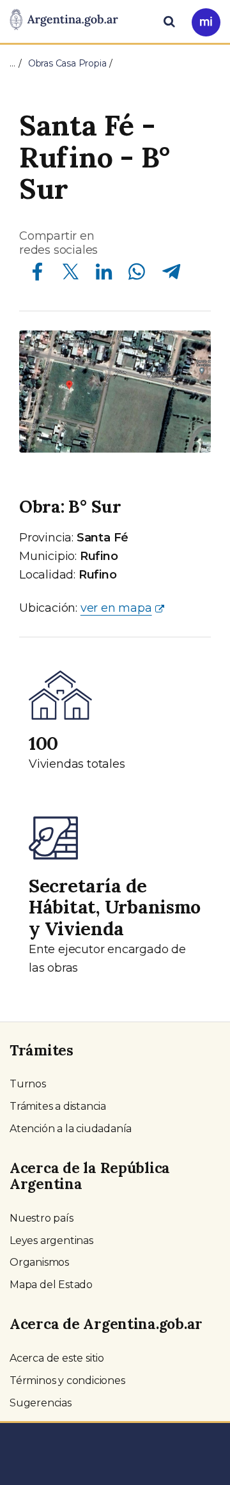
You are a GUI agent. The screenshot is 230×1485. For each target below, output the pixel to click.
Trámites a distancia (58, 1106)
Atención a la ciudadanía (71, 1129)
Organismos (39, 1262)
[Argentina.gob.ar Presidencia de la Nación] (64, 20)
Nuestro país (41, 1218)
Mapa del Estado (51, 1285)
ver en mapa (116, 608)
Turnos (28, 1084)
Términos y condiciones (67, 1380)
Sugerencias (41, 1403)
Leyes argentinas (51, 1240)
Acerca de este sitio (57, 1358)
